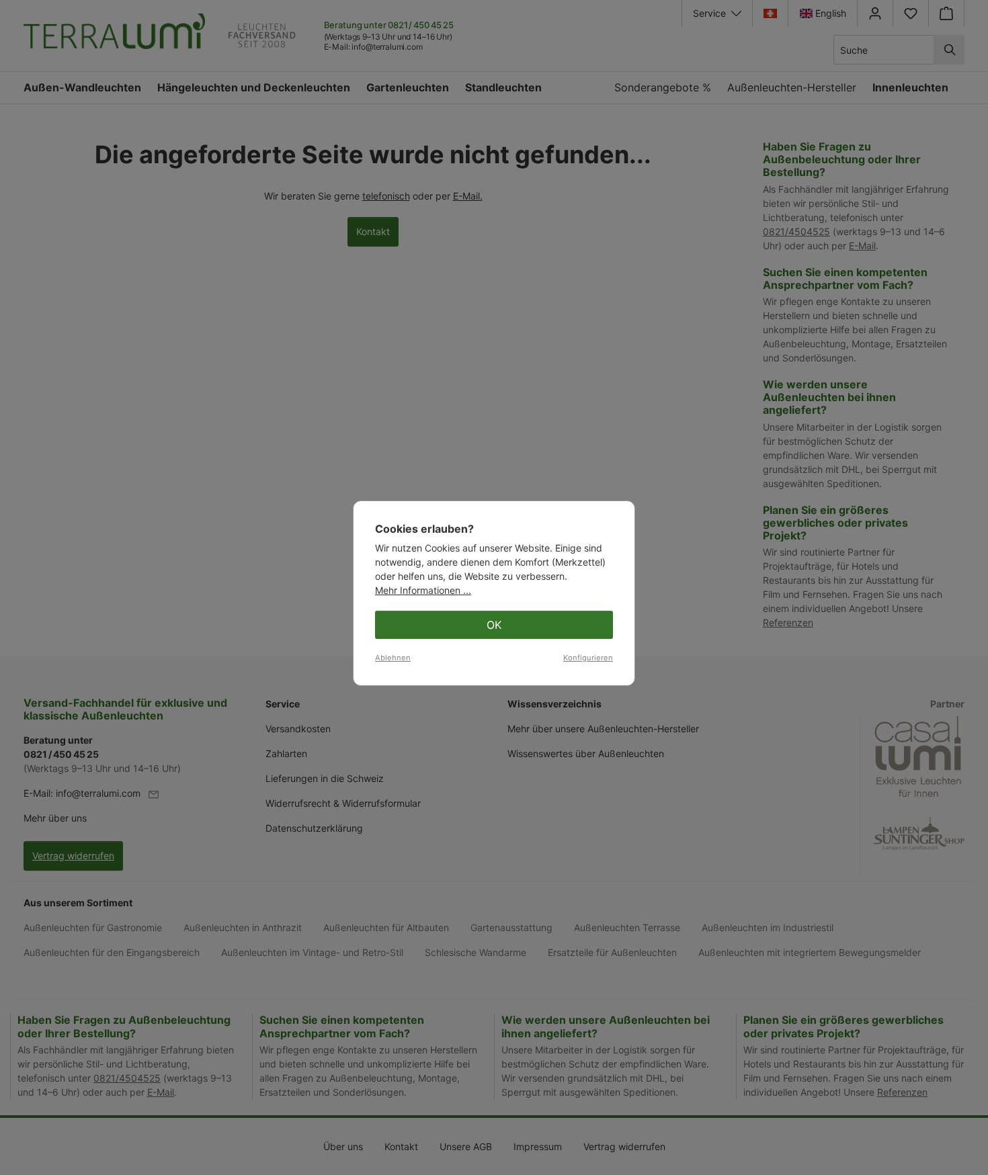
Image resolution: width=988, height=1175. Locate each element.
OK (494, 625)
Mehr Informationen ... (423, 590)
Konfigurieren (588, 657)
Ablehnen (393, 657)
